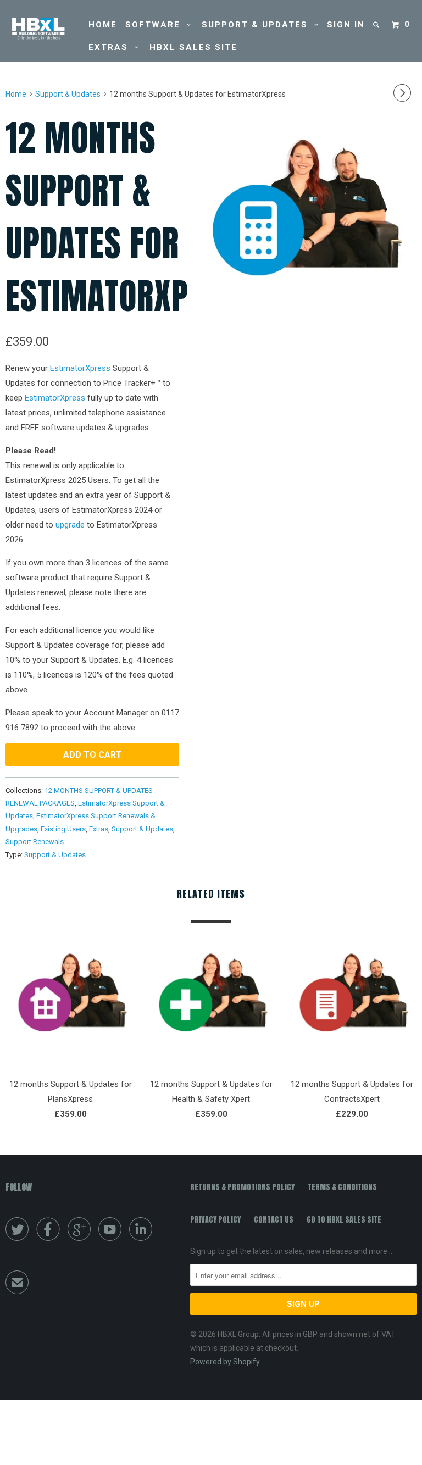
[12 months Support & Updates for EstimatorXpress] (303, 222)
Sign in (346, 25)
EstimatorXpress (80, 368)
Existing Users (63, 829)
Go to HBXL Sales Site (344, 1219)
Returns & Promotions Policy (242, 1187)
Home (102, 25)
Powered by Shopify (225, 1361)
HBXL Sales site (193, 47)
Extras (111, 47)
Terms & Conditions (342, 1187)
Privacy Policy (215, 1219)
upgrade (70, 525)
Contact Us (273, 1219)
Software (156, 25)
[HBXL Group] (39, 29)
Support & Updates (258, 25)
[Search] (377, 25)
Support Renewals (34, 841)
